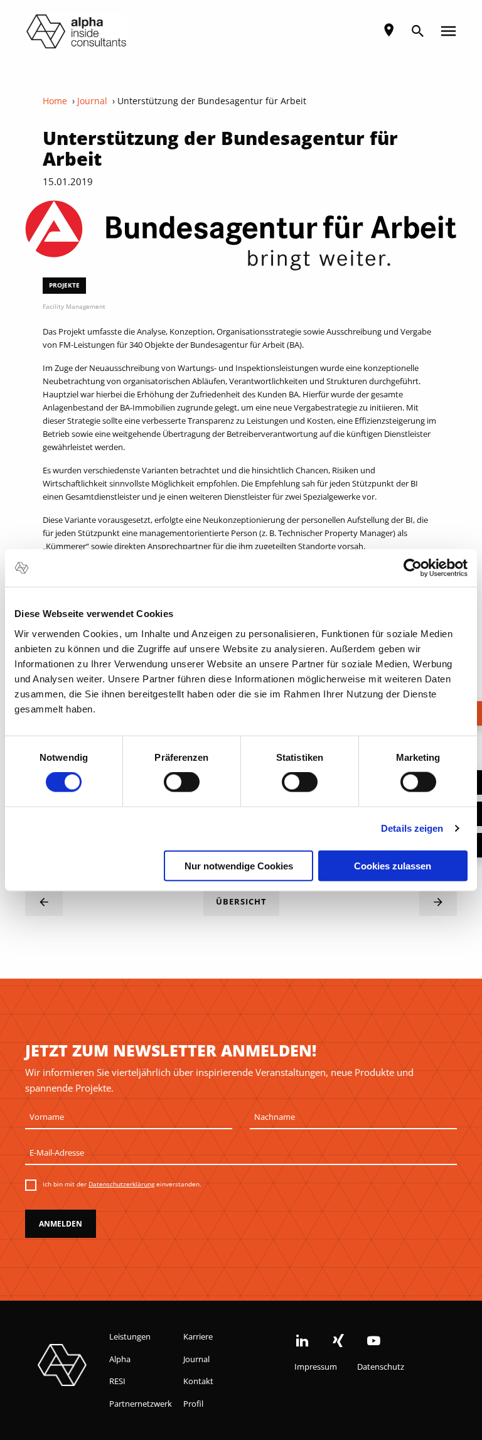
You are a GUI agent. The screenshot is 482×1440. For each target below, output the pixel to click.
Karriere (198, 1336)
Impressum (315, 1366)
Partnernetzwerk (135, 1403)
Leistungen (130, 1336)
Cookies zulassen (392, 865)
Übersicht (241, 901)
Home (55, 101)
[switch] (182, 782)
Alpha (120, 1359)
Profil (193, 1403)
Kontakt (198, 1381)
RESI (117, 1381)
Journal (92, 101)
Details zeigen (412, 828)
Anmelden (60, 1223)
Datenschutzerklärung (121, 1183)
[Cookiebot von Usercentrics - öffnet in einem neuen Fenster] (413, 568)
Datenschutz (380, 1366)
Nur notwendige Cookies (239, 865)
